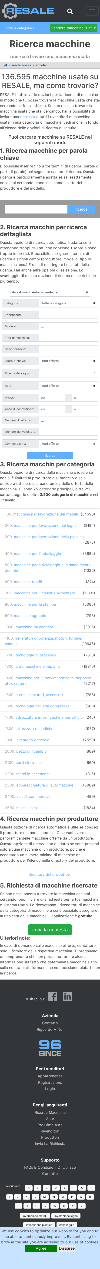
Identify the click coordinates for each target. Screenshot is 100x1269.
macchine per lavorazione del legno (45, 525)
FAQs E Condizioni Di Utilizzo (50, 1167)
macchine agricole (30, 615)
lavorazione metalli (35, 1216)
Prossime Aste (50, 1125)
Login (50, 1088)
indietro (41, 65)
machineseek (21, 65)
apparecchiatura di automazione (44, 785)
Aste (50, 1118)
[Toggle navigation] (92, 11)
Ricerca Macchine (50, 1112)
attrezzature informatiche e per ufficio (49, 717)
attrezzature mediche (34, 728)
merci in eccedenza (33, 774)
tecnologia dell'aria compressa (43, 706)
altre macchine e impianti (38, 666)
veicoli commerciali (33, 796)
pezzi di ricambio (31, 751)
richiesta (27, 116)
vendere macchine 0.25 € (73, 28)
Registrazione (50, 1082)
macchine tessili (28, 581)
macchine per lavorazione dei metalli (45, 514)
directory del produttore (50, 874)
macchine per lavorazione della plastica (49, 536)
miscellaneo (26, 807)
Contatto (50, 1023)
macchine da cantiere (34, 627)
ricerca (50, 455)
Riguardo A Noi (50, 1029)
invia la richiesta (50, 929)
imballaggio (66, 1225)
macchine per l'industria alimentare (44, 593)
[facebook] (53, 998)
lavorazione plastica (39, 1225)
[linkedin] (67, 998)
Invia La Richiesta (50, 1143)
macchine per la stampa (35, 604)
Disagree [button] (67, 1248)
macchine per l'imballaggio (37, 553)
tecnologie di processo (36, 655)
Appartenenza (50, 1076)
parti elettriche (29, 762)
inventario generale (32, 740)
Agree (41, 1248)
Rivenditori (50, 1131)
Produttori (50, 1137)
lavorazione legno (66, 1216)
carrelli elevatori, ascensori (39, 694)
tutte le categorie (19, 28)
